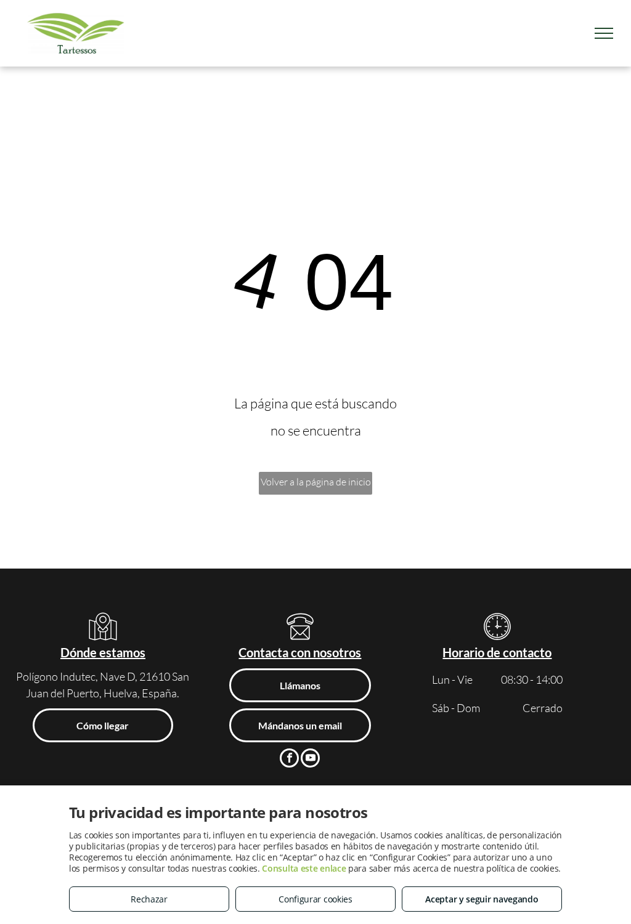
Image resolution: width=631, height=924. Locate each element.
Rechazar (149, 899)
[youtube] (310, 759)
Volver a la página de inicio (316, 482)
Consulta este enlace (304, 868)
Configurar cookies (315, 899)
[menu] (604, 33)
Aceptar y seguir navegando (481, 899)
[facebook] (289, 759)
